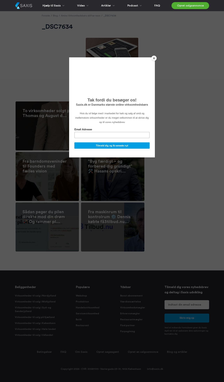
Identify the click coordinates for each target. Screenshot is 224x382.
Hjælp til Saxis (52, 5)
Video (81, 5)
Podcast (132, 5)
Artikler (106, 5)
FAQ (157, 5)
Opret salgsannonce (190, 5)
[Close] (154, 58)
